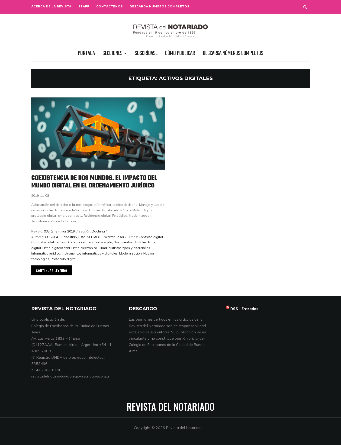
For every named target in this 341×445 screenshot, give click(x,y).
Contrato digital (151, 237)
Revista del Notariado (171, 406)
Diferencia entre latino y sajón (89, 242)
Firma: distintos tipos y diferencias (124, 248)
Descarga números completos (159, 6)
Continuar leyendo (51, 270)
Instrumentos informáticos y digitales (90, 253)
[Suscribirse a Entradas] (227, 308)
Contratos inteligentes (48, 242)
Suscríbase (146, 53)
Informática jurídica (45, 253)
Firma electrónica (84, 248)
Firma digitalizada (56, 248)
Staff (83, 6)
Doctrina (98, 231)
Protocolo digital (63, 259)
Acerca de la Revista (51, 6)
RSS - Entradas (244, 308)
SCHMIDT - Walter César (105, 237)
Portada (86, 53)
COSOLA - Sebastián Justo (65, 237)
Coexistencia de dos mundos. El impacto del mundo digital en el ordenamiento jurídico (94, 182)
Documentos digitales (130, 242)
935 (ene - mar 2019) (60, 231)
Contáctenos (109, 6)
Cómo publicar (180, 53)
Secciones (112, 53)
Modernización (130, 253)
